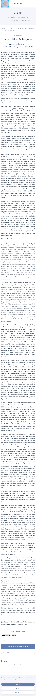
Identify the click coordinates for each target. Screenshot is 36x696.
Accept (18, 684)
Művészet (27, 20)
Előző (4, 641)
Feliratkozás (18, 665)
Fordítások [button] (4, 674)
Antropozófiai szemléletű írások (15, 20)
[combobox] (18, 652)
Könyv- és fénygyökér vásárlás (18, 646)
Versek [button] (28, 672)
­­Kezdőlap (3, 672)
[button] (34, 3)
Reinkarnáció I (29, 512)
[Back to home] (5, 3)
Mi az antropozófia (23, 17)
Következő (31, 641)
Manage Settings (18, 692)
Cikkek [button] (16, 672)
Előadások (22, 672)
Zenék (10, 674)
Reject (18, 688)
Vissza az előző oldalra (18, 632)
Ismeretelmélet (12, 17)
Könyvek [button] (10, 672)
